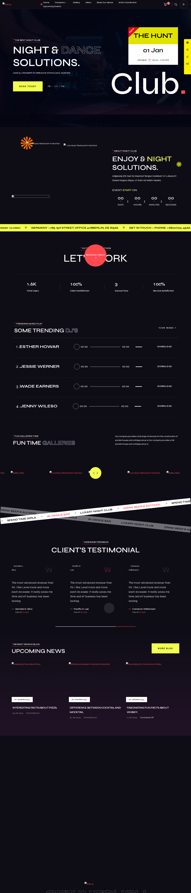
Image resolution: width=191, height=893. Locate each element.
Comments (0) (32, 713)
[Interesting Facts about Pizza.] (38, 682)
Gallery (76, 2)
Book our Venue (105, 2)
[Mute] (132, 346)
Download (165, 346)
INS (56, 86)
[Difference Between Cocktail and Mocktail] (95, 682)
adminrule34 (24, 699)
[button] (65, 626)
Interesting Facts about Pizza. (34, 707)
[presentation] (94, 473)
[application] (108, 346)
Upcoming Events (52, 6)
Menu (88, 2)
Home (46, 2)
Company (60, 2)
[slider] (139, 346)
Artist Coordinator (127, 2)
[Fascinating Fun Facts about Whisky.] (152, 682)
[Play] (76, 347)
